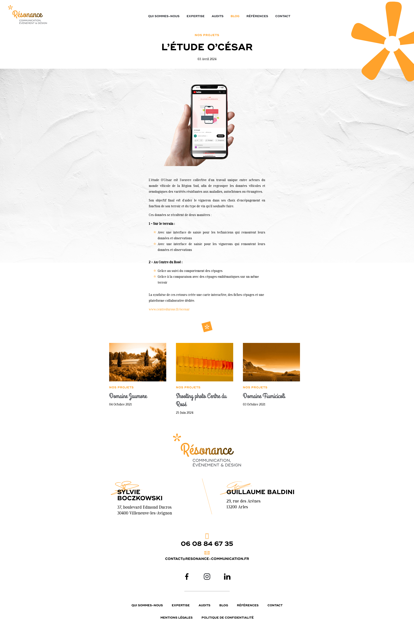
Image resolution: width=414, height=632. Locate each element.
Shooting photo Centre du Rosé (201, 400)
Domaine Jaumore (128, 396)
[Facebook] (187, 576)
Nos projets (207, 35)
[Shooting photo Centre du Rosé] (204, 362)
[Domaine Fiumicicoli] (271, 362)
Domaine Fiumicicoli (264, 396)
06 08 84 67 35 (207, 544)
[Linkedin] (227, 576)
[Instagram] (207, 576)
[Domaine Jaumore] (137, 362)
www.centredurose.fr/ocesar (169, 309)
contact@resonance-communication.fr (207, 559)
